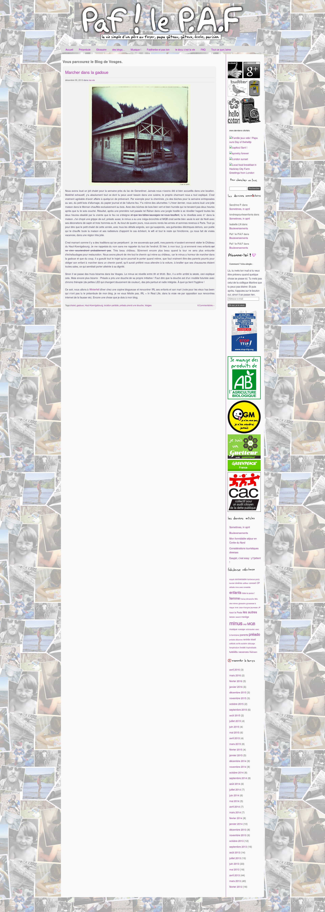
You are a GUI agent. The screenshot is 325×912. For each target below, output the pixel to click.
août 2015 (234, 715)
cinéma (238, 583)
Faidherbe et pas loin (158, 49)
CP (258, 583)
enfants (235, 592)
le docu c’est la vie (185, 49)
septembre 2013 (238, 846)
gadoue (80, 305)
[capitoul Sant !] (238, 147)
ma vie (92, 80)
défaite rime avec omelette (240, 587)
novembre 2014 (237, 766)
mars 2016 (235, 675)
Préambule (85, 49)
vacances (244, 652)
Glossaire (101, 49)
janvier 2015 (236, 755)
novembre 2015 (237, 698)
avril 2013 (234, 875)
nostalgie (241, 629)
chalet (73, 305)
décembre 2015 (237, 692)
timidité (243, 647)
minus (236, 622)
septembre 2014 (238, 778)
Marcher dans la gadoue (86, 72)
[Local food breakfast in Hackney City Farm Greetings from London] (245, 173)
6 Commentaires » (206, 305)
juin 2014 (234, 795)
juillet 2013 (235, 858)
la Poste (238, 612)
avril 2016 (234, 669)
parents (244, 634)
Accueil (69, 49)
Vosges (148, 305)
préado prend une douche (132, 305)
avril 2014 (234, 806)
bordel (231, 583)
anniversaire (241, 579)
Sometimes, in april (239, 209)
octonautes (250, 629)
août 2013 (234, 852)
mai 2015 (234, 732)
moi (245, 624)
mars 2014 (235, 812)
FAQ (203, 49)
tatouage (251, 643)
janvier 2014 (236, 823)
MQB (251, 623)
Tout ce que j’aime (221, 49)
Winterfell (94, 289)
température (234, 647)
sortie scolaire (241, 643)
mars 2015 (235, 744)
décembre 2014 (237, 761)
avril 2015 (234, 738)
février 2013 (235, 886)
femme (234, 598)
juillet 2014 (235, 789)
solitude (232, 643)
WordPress (146, 908)
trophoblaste (251, 647)
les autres (250, 612)
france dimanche (247, 599)
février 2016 (235, 681)
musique (233, 629)
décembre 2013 (237, 829)
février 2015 (235, 749)
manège (245, 616)
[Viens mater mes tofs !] (251, 122)
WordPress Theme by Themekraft (203, 908)
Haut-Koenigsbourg (94, 305)
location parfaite (111, 305)
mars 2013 (235, 881)
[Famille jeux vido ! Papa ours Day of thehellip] (245, 142)
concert (252, 583)
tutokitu (233, 652)
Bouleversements (238, 228)
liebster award (235, 617)
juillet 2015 (235, 721)
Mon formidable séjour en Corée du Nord (243, 540)
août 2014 (234, 783)
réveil (253, 639)
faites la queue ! (248, 593)
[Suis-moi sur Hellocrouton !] (234, 122)
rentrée (246, 639)
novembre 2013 (237, 835)
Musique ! (136, 49)
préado (254, 634)
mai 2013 (234, 869)
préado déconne (236, 639)
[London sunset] (238, 159)
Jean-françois (244, 607)
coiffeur (245, 583)
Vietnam (253, 652)
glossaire (242, 603)
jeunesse (254, 607)
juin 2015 (234, 726)
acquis (231, 579)
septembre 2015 (238, 709)
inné (236, 607)
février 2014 (235, 818)
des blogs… (118, 49)
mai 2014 (234, 801)
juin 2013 (234, 863)
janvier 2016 (236, 686)
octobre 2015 (236, 704)
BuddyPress (163, 908)
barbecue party (253, 579)
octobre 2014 (236, 772)
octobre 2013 (236, 841)
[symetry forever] (239, 153)
